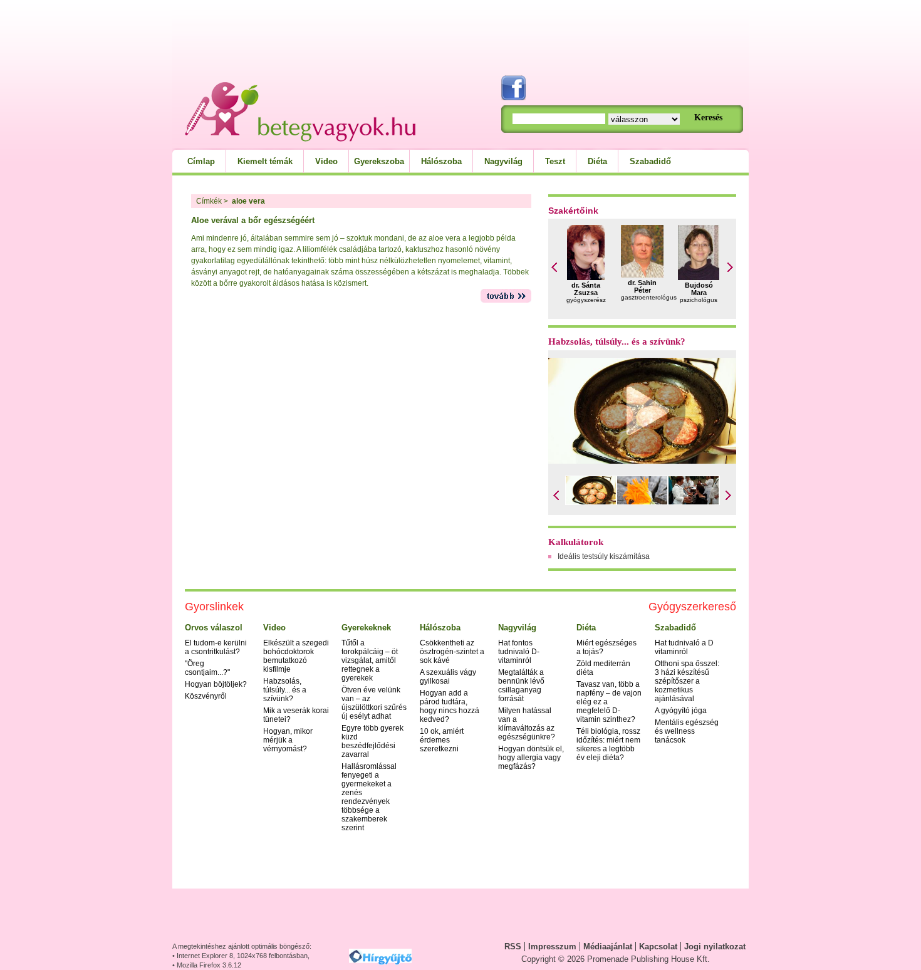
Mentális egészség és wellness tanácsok (687, 731)
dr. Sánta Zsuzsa (585, 288)
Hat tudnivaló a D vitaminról (684, 647)
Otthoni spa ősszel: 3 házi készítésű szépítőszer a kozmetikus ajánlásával (687, 681)
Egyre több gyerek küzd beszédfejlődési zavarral (372, 741)
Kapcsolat (658, 946)
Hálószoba (441, 161)
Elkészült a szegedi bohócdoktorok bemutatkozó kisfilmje (296, 656)
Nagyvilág (503, 161)
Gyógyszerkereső (692, 606)
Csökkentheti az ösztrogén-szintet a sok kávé (452, 652)
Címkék (209, 201)
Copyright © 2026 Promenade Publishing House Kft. (615, 959)
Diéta (597, 161)
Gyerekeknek (366, 627)
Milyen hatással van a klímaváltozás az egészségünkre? (526, 723)
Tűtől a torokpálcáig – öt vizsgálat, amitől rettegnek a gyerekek (369, 660)
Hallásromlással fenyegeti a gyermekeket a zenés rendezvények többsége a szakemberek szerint (369, 797)
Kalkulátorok (575, 542)
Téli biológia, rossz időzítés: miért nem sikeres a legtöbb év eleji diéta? (608, 744)
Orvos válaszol (213, 627)
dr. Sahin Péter (642, 286)
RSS (512, 946)
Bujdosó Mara (699, 288)
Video (326, 161)
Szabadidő (650, 161)
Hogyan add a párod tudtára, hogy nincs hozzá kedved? (449, 706)
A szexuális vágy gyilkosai (448, 677)
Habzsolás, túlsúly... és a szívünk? (616, 341)
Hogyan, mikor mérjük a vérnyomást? (288, 740)
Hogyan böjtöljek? (216, 684)
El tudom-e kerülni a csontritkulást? (216, 647)
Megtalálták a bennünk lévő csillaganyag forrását (521, 685)
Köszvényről (206, 696)
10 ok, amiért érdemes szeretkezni (442, 740)
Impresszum (552, 946)
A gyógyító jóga (681, 710)
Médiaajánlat (607, 946)
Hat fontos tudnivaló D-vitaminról (518, 652)
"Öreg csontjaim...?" (207, 668)
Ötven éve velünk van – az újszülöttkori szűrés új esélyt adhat (374, 703)
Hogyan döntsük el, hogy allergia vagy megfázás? (531, 757)
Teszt (555, 161)
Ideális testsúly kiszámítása (604, 556)
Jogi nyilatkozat (715, 946)
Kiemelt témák (265, 161)
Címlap (201, 161)
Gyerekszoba (379, 161)
